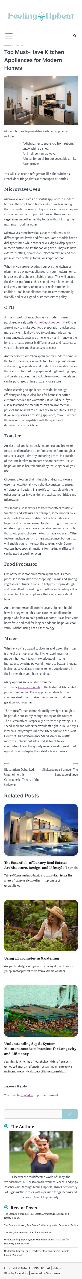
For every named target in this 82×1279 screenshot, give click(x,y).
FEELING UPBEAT (39, 1268)
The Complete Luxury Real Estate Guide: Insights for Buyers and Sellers (41, 1225)
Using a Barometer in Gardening (31, 958)
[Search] (74, 36)
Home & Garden (14, 45)
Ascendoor (21, 1273)
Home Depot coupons (47, 322)
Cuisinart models (29, 687)
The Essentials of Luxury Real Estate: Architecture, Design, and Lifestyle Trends (41, 865)
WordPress (53, 1273)
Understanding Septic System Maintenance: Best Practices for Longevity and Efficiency (40, 1048)
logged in (27, 1095)
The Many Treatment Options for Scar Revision (28, 1232)
